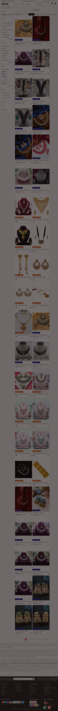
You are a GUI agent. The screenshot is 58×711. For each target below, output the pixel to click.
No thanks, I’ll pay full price (34, 367)
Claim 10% (48, 360)
